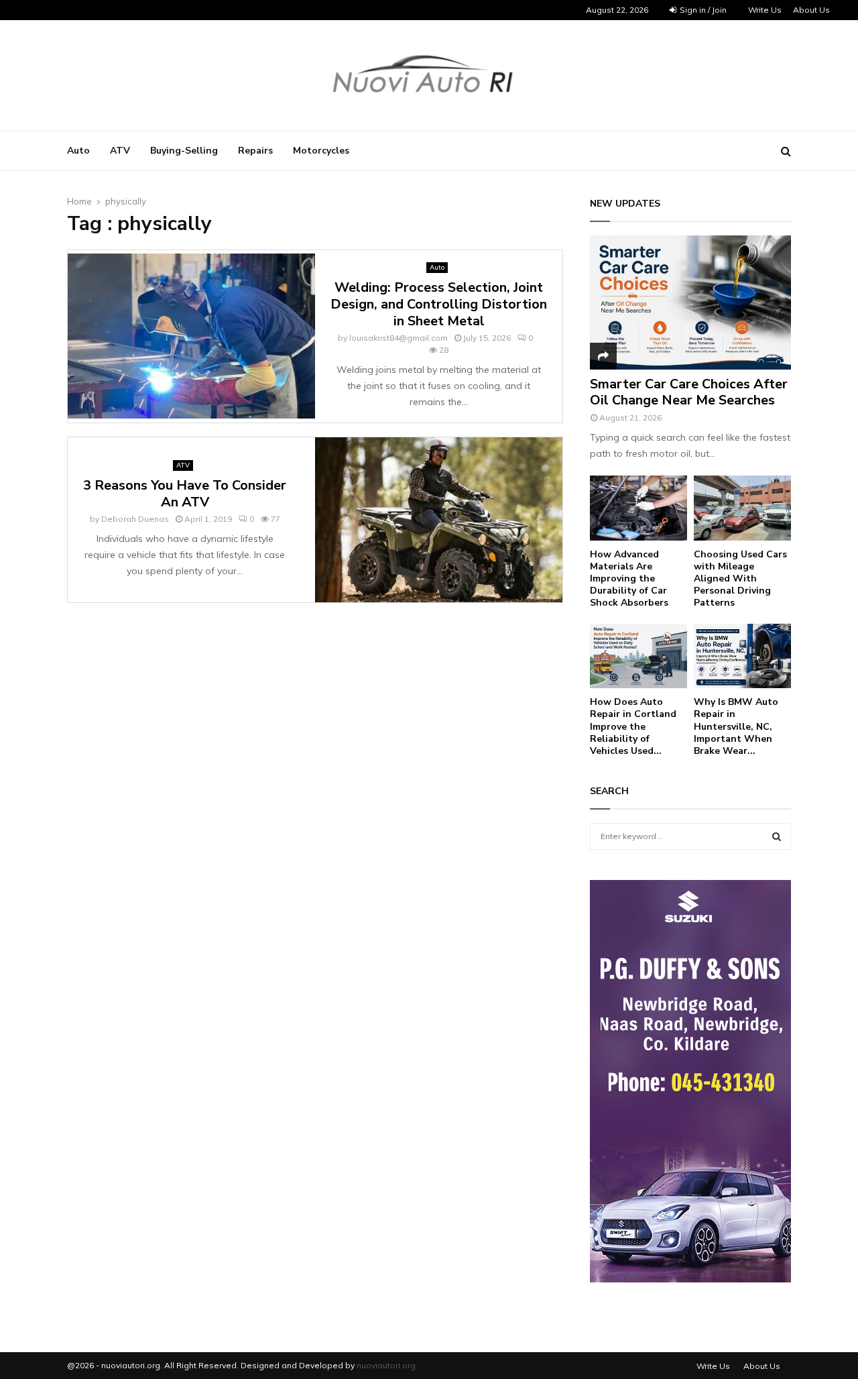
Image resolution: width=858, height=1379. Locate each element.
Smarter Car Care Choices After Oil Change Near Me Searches (689, 392)
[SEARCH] (776, 836)
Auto (78, 150)
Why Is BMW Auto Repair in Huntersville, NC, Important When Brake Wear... (736, 726)
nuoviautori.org (386, 1365)
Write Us (765, 10)
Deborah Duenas (135, 519)
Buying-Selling (184, 150)
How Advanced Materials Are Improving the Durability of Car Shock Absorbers (629, 578)
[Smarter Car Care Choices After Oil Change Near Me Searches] (690, 302)
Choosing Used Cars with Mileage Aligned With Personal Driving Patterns (740, 578)
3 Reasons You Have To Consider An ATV (184, 493)
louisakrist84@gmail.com (398, 338)
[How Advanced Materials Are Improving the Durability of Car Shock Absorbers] (638, 508)
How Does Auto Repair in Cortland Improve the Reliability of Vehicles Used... (633, 726)
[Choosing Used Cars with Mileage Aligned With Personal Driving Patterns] (742, 508)
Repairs (255, 150)
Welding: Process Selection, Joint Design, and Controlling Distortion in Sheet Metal (438, 304)
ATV (120, 150)
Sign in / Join (702, 10)
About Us (811, 10)
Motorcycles (321, 150)
